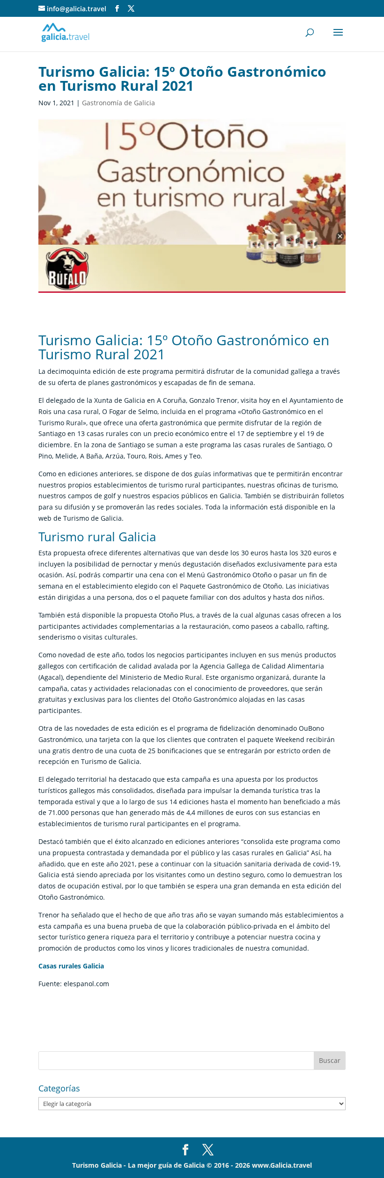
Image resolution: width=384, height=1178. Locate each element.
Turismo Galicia (97, 1165)
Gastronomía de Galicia (118, 102)
